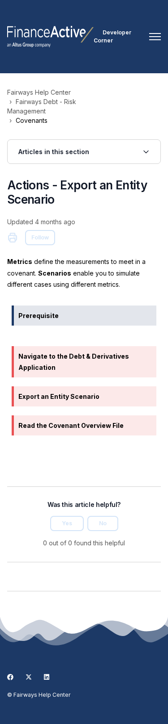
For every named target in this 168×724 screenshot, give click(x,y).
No (103, 523)
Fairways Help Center (39, 92)
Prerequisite (38, 315)
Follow (40, 237)
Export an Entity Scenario (58, 396)
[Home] (50, 36)
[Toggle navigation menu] (155, 36)
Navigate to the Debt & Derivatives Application (73, 361)
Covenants (31, 120)
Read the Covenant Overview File (71, 425)
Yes (67, 523)
